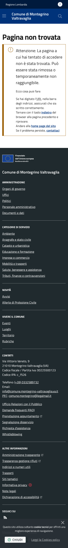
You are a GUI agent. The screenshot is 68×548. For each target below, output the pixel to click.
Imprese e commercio (15, 257)
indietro (46, 112)
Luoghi (6, 329)
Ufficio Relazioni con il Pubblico (22, 404)
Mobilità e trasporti (14, 263)
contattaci (53, 130)
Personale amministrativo (18, 207)
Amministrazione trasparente (22, 454)
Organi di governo (13, 188)
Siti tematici (10, 479)
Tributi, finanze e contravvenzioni (23, 275)
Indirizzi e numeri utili (16, 467)
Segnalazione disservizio (17, 422)
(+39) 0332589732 (26, 382)
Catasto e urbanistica (15, 245)
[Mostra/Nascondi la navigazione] (4, 16)
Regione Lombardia (16, 4)
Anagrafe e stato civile (16, 239)
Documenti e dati (13, 213)
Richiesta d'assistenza (16, 428)
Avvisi (6, 296)
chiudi (17, 539)
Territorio (8, 335)
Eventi (6, 323)
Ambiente (8, 233)
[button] (60, 16)
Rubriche (8, 341)
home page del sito (43, 126)
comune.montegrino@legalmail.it (30, 395)
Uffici (5, 195)
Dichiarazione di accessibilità (22, 497)
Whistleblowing (12, 434)
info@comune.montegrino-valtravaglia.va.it (30, 391)
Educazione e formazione (18, 251)
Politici (6, 201)
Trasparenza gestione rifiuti (21, 460)
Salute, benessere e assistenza (22, 269)
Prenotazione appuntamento (22, 416)
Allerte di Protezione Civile (19, 302)
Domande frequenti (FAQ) (18, 410)
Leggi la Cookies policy (45, 539)
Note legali (9, 491)
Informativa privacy (14, 485)
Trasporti (8, 473)
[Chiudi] (62, 522)
